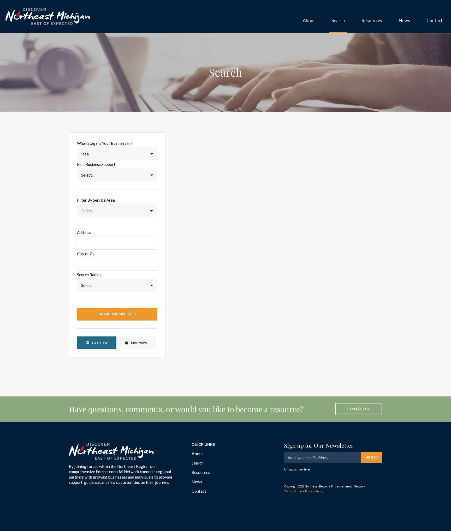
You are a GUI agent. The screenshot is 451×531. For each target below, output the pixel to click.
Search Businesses (117, 314)
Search (198, 462)
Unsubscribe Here (297, 469)
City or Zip (86, 254)
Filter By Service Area (96, 200)
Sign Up (372, 457)
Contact (199, 490)
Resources (201, 472)
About (197, 453)
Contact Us (358, 409)
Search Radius (89, 275)
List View (99, 343)
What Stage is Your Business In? (104, 143)
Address (84, 232)
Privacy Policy (314, 491)
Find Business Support (96, 164)
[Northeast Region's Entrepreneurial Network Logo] (47, 16)
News (197, 481)
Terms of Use (293, 491)
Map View (138, 343)
